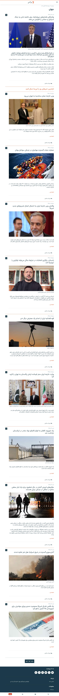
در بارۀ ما (52, 689)
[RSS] (36, 672)
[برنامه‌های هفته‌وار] (22, 694)
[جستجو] (48, 694)
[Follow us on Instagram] (42, 672)
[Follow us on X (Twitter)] (49, 672)
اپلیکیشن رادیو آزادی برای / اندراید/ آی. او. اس (19, 681)
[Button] (48, 83)
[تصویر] (35, 694)
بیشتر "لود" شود (29, 661)
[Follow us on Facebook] (52, 672)
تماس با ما (51, 681)
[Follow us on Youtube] (45, 672)
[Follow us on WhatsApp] (39, 672)
